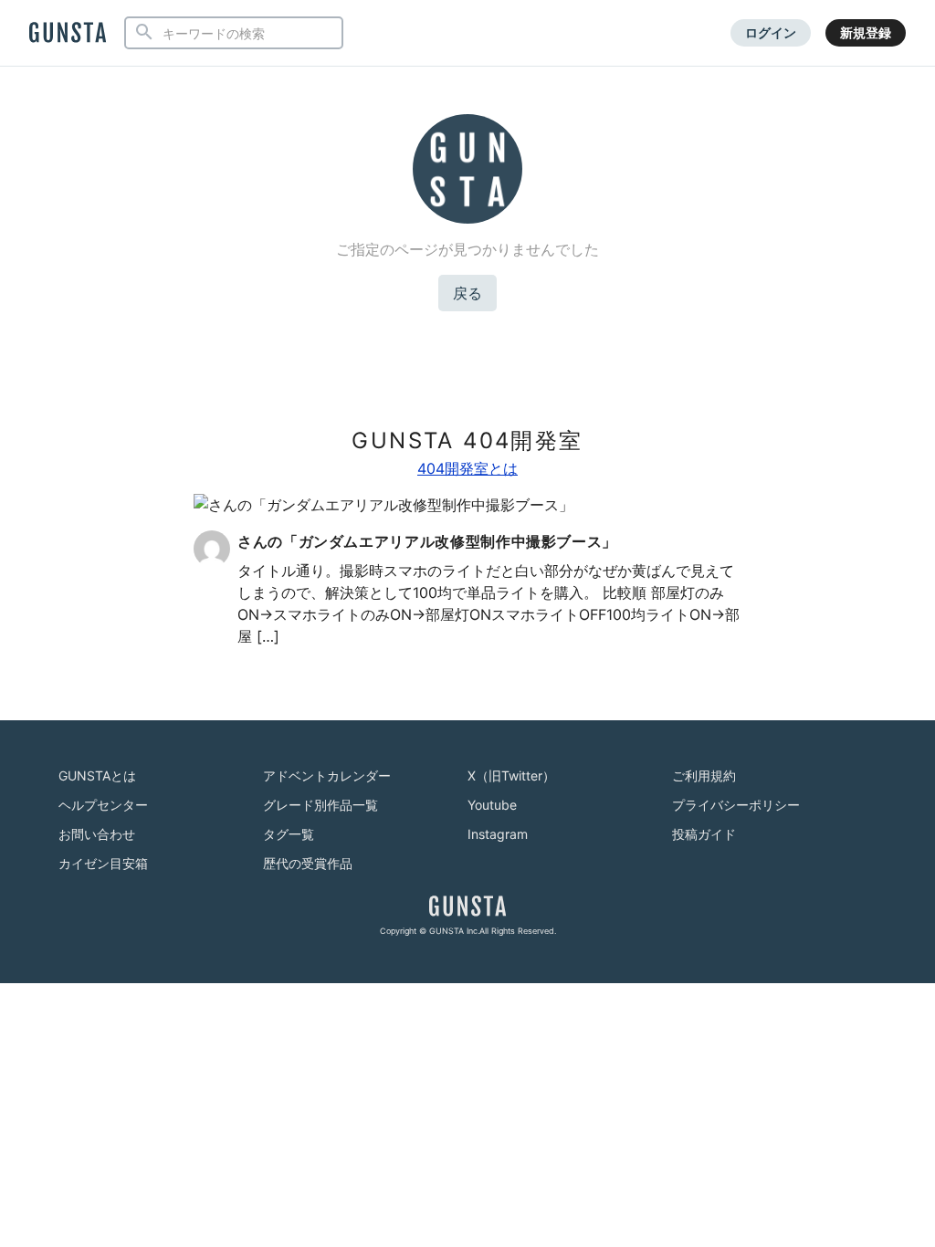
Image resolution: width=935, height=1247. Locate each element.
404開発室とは (467, 468)
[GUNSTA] (67, 34)
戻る (467, 293)
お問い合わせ (96, 834)
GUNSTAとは (97, 775)
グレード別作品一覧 (320, 804)
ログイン (770, 32)
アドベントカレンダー (327, 775)
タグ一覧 (288, 834)
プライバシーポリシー (736, 804)
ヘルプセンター (103, 804)
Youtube (492, 804)
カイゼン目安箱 (103, 863)
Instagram (498, 834)
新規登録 (865, 32)
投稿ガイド (704, 834)
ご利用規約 (704, 775)
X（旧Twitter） (511, 775)
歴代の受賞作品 (307, 863)
